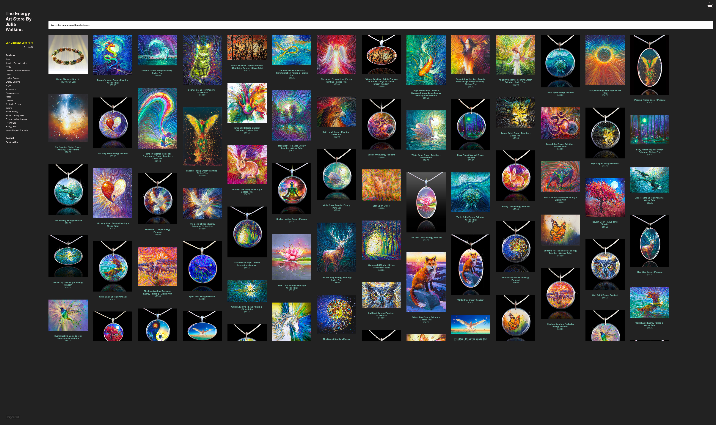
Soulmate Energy (13, 104)
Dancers (9, 100)
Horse (8, 96)
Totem (8, 74)
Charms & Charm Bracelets (18, 70)
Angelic (9, 85)
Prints (8, 66)
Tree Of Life (11, 122)
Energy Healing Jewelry (16, 118)
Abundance (11, 89)
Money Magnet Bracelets (17, 130)
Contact (10, 138)
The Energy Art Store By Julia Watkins (19, 21)
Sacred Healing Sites (15, 115)
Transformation (12, 92)
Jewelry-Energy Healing (16, 63)
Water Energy (12, 111)
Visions (9, 107)
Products (10, 55)
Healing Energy (12, 77)
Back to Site (12, 142)
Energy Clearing (13, 81)
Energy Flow (11, 126)
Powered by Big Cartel (13, 417)
